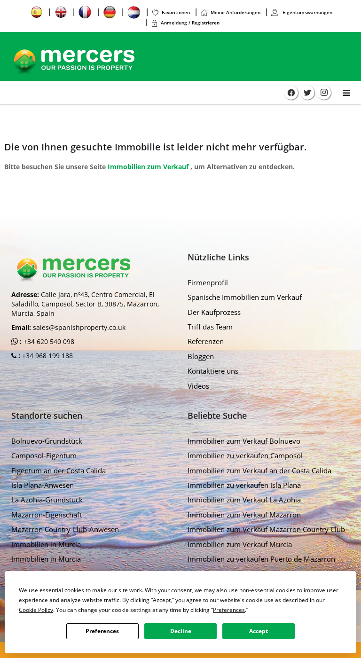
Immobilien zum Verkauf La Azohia (244, 499)
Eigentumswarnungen (306, 12)
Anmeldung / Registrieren (190, 22)
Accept (258, 631)
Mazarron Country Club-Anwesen (65, 529)
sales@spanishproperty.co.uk (79, 327)
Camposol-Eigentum (44, 455)
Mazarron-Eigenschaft (46, 514)
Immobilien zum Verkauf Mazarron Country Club (266, 529)
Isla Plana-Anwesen (42, 485)
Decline (180, 631)
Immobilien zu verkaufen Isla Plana (244, 485)
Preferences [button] (229, 610)
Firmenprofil (208, 282)
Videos (198, 386)
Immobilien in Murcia (46, 544)
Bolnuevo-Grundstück (46, 441)
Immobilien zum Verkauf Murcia (240, 544)
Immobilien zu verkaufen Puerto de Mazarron (261, 559)
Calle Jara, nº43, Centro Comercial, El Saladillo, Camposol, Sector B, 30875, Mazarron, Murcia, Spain (85, 304)
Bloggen (201, 356)
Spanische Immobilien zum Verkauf (245, 297)
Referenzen (206, 341)
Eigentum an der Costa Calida (58, 470)
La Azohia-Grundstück (47, 499)
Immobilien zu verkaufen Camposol (245, 455)
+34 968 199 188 (46, 355)
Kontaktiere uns (213, 371)
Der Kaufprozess (214, 312)
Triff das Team (210, 326)
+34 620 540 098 (48, 341)
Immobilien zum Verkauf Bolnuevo (244, 441)
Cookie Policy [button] (36, 610)
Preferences (102, 631)
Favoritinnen (176, 12)
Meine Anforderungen (235, 12)
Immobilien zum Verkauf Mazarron (244, 514)
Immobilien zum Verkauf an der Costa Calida (259, 470)
